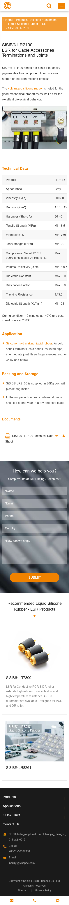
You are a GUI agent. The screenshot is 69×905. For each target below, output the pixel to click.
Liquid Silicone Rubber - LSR (27, 23)
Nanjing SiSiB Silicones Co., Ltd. (42, 880)
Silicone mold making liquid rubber (29, 343)
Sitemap (22, 890)
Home (9, 19)
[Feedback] (57, 901)
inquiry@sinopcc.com (22, 862)
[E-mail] (11, 901)
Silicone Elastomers (43, 19)
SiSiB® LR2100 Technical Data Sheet (29, 438)
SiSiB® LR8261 (18, 767)
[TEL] (34, 901)
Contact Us (11, 824)
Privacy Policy (43, 890)
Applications (12, 806)
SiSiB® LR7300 (18, 678)
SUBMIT (34, 577)
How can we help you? (34, 471)
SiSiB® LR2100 (18, 28)
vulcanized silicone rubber (25, 88)
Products (22, 19)
